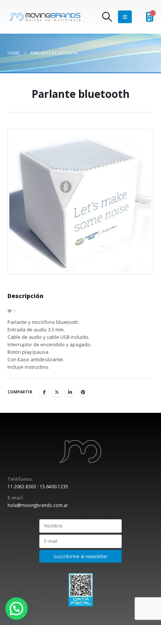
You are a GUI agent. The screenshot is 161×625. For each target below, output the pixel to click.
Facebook (44, 392)
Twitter (57, 392)
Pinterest (83, 392)
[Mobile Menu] (125, 16)
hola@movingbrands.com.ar (37, 505)
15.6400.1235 (54, 486)
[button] (16, 608)
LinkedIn (70, 392)
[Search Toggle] (107, 17)
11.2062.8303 (21, 486)
